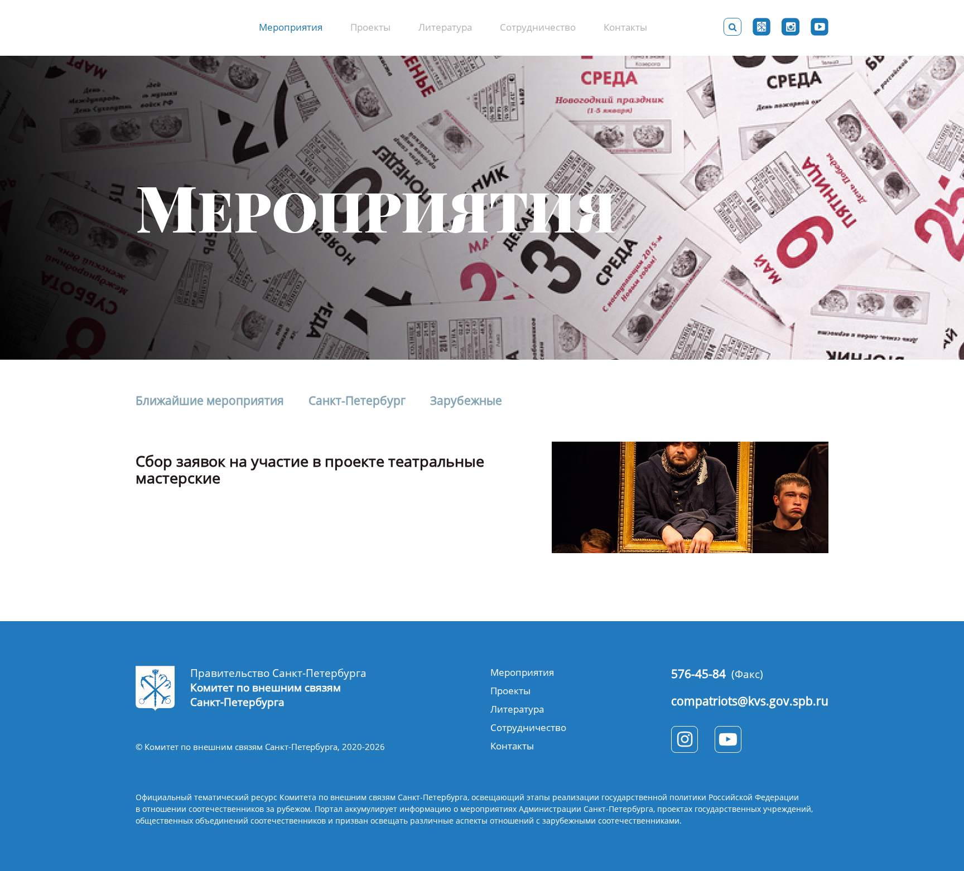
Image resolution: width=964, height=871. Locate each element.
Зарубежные (466, 400)
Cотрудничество (538, 27)
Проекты (370, 27)
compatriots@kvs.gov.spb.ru (749, 701)
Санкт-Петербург (357, 400)
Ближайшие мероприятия (210, 400)
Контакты (625, 27)
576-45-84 (698, 673)
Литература (445, 27)
